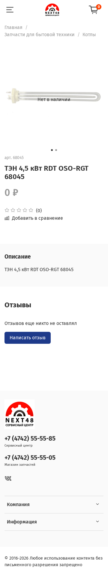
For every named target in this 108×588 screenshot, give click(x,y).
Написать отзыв (28, 337)
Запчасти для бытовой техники (39, 34)
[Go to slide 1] (52, 150)
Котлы (89, 34)
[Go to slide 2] (56, 150)
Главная (13, 27)
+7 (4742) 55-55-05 (30, 458)
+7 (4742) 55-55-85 (30, 438)
